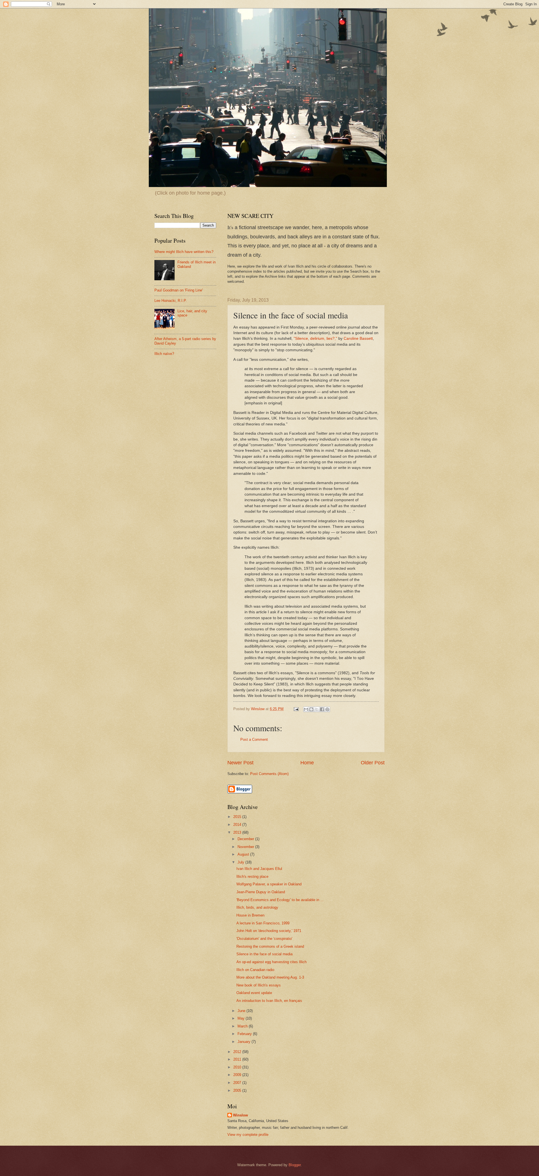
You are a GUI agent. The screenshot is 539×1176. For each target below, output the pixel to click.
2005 (237, 1090)
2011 (237, 1059)
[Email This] (306, 709)
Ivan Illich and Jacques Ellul (259, 869)
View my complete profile (247, 1134)
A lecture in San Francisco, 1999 (262, 923)
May (241, 1018)
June (241, 1011)
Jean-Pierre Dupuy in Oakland (260, 892)
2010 (237, 1067)
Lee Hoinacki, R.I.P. (170, 300)
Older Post (373, 762)
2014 (237, 824)
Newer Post (240, 762)
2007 (237, 1083)
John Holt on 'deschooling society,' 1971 (268, 931)
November (246, 847)
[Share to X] (316, 709)
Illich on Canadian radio (255, 970)
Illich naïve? (164, 354)
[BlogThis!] (311, 709)
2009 (237, 1075)
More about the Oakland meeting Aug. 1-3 (270, 977)
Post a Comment (254, 739)
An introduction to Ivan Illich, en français (269, 1001)
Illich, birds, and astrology (257, 907)
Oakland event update (254, 993)
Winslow (240, 1115)
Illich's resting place (252, 876)
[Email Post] (296, 709)
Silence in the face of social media (264, 954)
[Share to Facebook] (322, 709)
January (244, 1042)
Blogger (295, 1165)
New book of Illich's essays (258, 985)
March (243, 1026)
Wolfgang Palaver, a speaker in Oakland (269, 884)
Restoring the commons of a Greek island (270, 946)
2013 (237, 832)
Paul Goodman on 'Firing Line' (178, 290)
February (245, 1034)
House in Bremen (250, 915)
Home (307, 762)
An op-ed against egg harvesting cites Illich (271, 962)
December (246, 839)
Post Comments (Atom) (269, 774)
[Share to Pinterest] (327, 709)
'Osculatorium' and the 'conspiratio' (264, 938)
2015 (237, 817)
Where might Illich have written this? (183, 252)
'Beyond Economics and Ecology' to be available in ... (280, 900)
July (241, 862)
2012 (237, 1052)
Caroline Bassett (358, 338)
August (243, 854)
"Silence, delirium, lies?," (315, 338)
